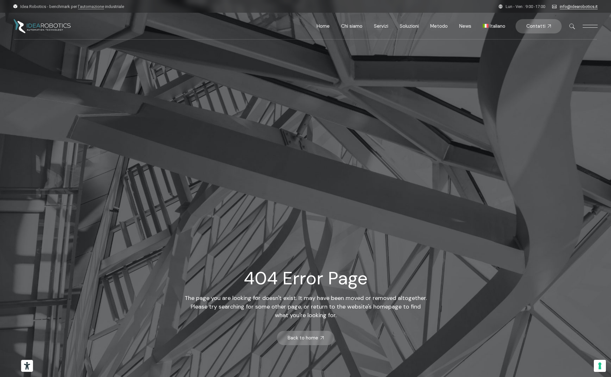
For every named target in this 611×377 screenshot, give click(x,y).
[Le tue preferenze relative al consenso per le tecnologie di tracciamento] (600, 366)
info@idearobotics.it (579, 7)
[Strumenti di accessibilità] (27, 366)
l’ (91, 7)
